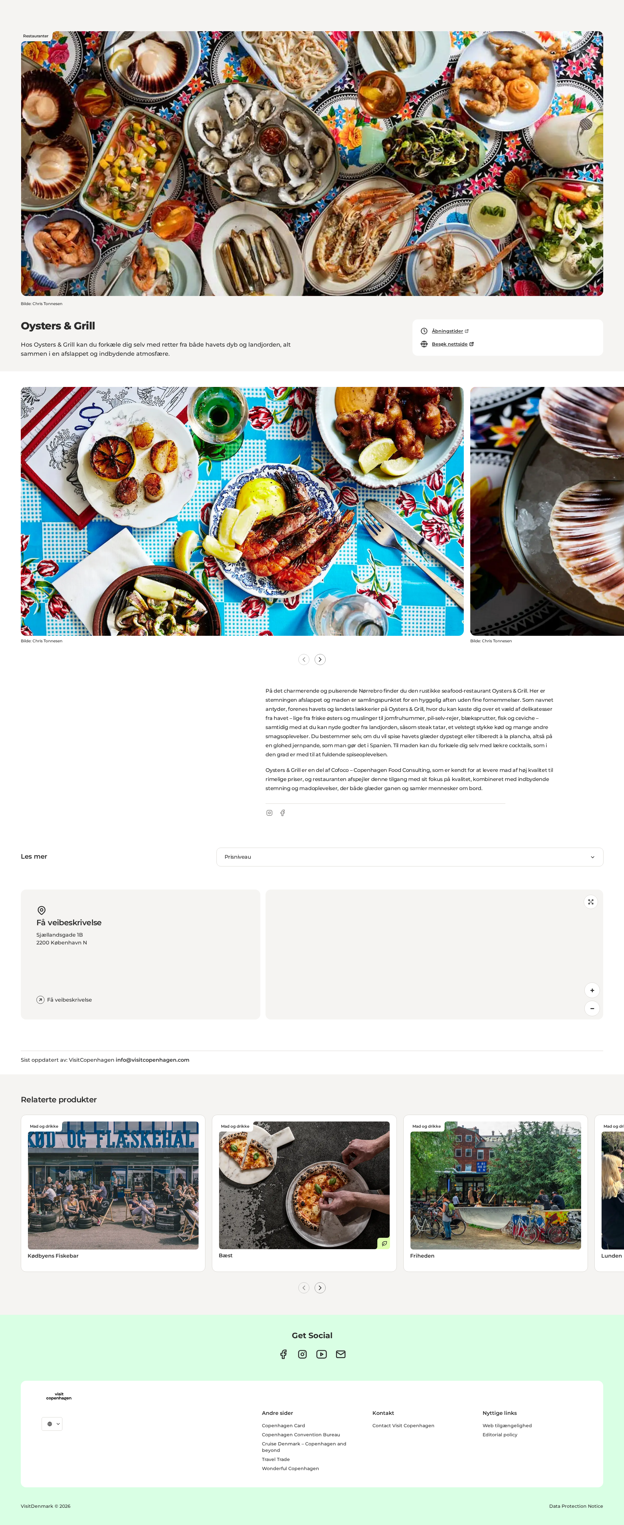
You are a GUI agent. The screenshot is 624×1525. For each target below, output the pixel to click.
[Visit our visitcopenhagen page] (283, 1354)
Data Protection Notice (576, 1506)
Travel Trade (276, 1459)
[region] (434, 954)
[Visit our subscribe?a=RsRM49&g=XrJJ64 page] (340, 1354)
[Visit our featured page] (321, 1354)
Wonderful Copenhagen (290, 1468)
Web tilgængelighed (507, 1426)
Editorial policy (500, 1435)
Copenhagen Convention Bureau (301, 1435)
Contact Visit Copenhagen (403, 1426)
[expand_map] (591, 902)
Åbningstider (447, 331)
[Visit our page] (302, 1354)
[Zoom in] (592, 990)
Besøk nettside (450, 344)
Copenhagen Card (283, 1426)
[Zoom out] (592, 1008)
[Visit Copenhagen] (59, 1396)
